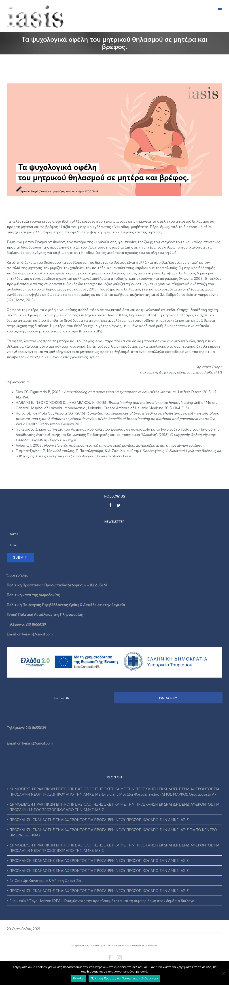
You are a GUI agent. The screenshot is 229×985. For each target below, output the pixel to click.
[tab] (60, 697)
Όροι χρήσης (17, 575)
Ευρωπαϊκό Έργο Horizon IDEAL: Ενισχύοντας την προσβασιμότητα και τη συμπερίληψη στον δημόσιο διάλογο (101, 900)
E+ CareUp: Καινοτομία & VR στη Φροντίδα (45, 880)
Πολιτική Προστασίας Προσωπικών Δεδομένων (124, 978)
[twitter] (118, 505)
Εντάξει (78, 978)
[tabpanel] (114, 734)
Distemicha (151, 945)
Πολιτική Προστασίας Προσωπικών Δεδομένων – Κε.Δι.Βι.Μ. (57, 585)
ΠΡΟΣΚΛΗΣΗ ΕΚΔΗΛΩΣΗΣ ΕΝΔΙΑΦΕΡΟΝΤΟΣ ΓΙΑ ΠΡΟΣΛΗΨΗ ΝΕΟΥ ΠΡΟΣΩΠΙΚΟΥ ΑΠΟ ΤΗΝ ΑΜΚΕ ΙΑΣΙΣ (99, 819)
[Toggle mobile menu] (220, 8)
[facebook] (110, 505)
